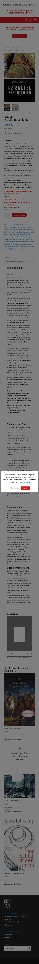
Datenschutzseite (24, 482)
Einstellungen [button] (15, 488)
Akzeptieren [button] (25, 488)
